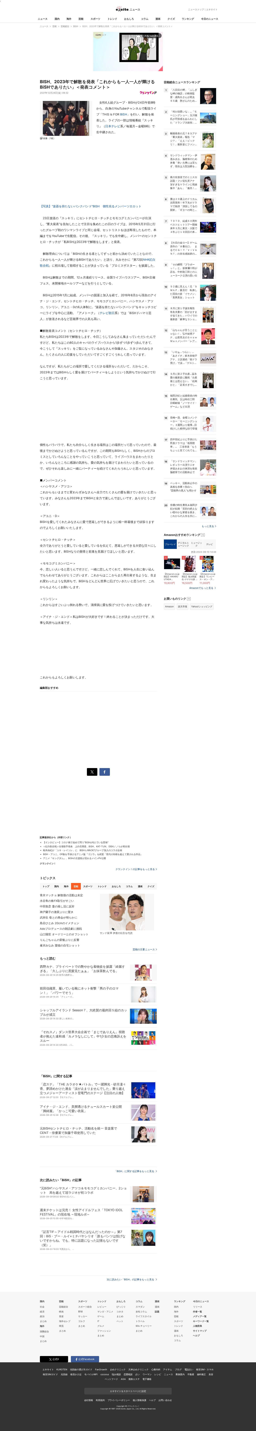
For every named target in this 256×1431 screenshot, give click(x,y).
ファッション (104, 1330)
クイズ (171, 18)
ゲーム (100, 1316)
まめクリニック (118, 1369)
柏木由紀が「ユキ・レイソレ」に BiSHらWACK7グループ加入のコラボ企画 (82, 850)
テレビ (209, 544)
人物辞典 (197, 1325)
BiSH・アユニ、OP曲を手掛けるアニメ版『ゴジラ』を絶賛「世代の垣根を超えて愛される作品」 (93, 854)
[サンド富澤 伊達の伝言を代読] (127, 912)
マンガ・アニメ (105, 1311)
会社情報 (88, 1400)
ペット (120, 1321)
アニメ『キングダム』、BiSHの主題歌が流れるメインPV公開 (74, 858)
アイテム (167, 1369)
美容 (211, 1374)
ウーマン (147, 1374)
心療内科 (155, 1369)
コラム (144, 18)
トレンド (112, 18)
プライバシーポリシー (119, 1400)
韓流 (61, 1325)
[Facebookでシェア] (104, 772)
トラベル (140, 1321)
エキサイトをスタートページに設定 (128, 1391)
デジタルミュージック (183, 544)
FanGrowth (101, 1369)
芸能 (81, 18)
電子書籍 (146, 1379)
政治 (42, 1316)
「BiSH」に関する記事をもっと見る (134, 1171)
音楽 (61, 1316)
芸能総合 (63, 1306)
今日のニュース (209, 18)
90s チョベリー (144, 1325)
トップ (45, 886)
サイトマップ (200, 1330)
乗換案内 (180, 1374)
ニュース (43, 18)
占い (137, 1374)
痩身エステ (134, 1379)
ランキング (188, 18)
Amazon (169, 606)
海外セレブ (64, 1321)
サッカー (82, 1316)
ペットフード (111, 1379)
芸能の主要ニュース (144, 949)
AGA (123, 1379)
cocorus (104, 1374)
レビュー (101, 1306)
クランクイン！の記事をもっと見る (135, 869)
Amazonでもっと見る (201, 587)
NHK (146, 259)
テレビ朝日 (107, 313)
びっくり (121, 1306)
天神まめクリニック (138, 1369)
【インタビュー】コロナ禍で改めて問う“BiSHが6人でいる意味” (75, 842)
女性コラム (141, 1311)
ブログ (178, 1369)
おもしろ (129, 18)
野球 (80, 1311)
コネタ (120, 1311)
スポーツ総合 (85, 1306)
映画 (61, 1311)
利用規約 (100, 1400)
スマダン (140, 1306)
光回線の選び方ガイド (81, 1369)
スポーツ (95, 18)
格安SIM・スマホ (205, 1369)
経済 (42, 1311)
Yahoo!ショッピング (201, 606)
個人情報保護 (139, 1400)
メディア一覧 (200, 1316)
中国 (42, 1336)
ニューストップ (196, 9)
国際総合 (44, 1331)
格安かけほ (76, 1374)
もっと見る (208, 526)
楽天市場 (182, 606)
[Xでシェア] (92, 772)
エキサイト (212, 9)
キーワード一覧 (201, 1321)
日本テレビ (112, 126)
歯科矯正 (201, 1374)
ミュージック (196, 544)
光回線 (64, 1374)
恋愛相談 (128, 1374)
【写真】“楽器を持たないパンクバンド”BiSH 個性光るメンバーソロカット (91, 206)
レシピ (157, 1374)
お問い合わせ (165, 1400)
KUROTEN (61, 1369)
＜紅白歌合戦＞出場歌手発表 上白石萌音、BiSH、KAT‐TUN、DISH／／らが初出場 (86, 846)
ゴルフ (81, 1321)
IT (98, 1321)
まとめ (43, 1321)
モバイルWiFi (91, 1374)
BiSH (123, 114)
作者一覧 (197, 1311)
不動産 (190, 1374)
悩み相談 (116, 1374)
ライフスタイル (144, 1316)
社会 (42, 1306)
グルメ (100, 1325)
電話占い (188, 1369)
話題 (157, 1311)
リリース (197, 1306)
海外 (69, 18)
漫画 (158, 18)
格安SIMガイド (50, 1374)
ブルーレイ (170, 544)
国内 (57, 18)
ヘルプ (196, 1335)
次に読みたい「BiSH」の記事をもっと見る (131, 1279)
